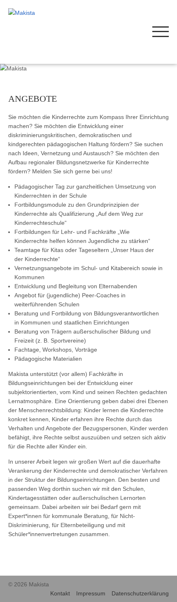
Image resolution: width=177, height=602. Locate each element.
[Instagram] (114, 31)
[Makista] (40, 12)
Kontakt (60, 593)
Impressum (90, 593)
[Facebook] (126, 31)
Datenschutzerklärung (140, 593)
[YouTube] (139, 31)
